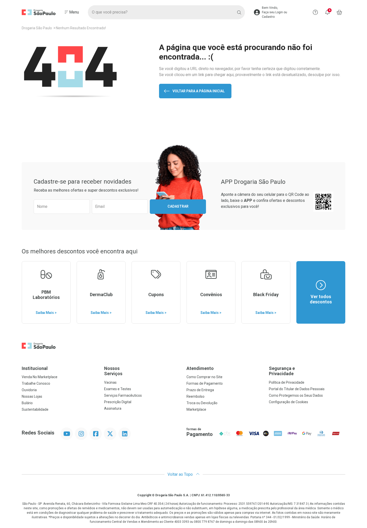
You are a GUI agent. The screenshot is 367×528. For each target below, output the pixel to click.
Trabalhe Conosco (36, 383)
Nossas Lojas (32, 396)
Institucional (35, 368)
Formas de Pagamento (204, 383)
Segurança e (282, 371)
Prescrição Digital (117, 402)
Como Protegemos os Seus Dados (296, 395)
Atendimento (200, 368)
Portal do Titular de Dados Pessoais (297, 389)
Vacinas (110, 382)
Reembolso (195, 396)
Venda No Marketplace (39, 377)
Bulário (27, 403)
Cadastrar (178, 206)
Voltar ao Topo (181, 474)
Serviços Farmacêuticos (123, 395)
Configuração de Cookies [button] (288, 402)
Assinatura (112, 408)
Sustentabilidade (35, 409)
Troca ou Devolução (201, 403)
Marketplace (196, 409)
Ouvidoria (29, 390)
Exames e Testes (117, 389)
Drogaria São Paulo (37, 28)
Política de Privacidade (286, 382)
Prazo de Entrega (200, 390)
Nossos (113, 371)
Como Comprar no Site (204, 377)
